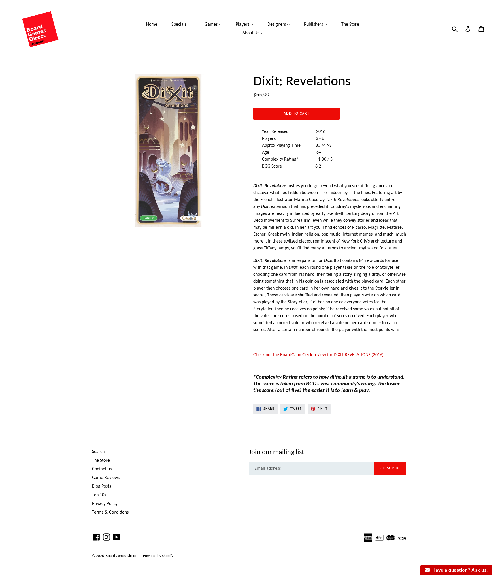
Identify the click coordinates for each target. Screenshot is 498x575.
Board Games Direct (121, 556)
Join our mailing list (276, 452)
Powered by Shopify (158, 556)
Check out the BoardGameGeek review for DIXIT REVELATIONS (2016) (318, 355)
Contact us (102, 469)
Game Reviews (106, 478)
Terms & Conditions (110, 512)
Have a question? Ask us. (459, 570)
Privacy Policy (105, 503)
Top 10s (99, 495)
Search (98, 452)
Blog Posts (101, 486)
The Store (101, 460)
